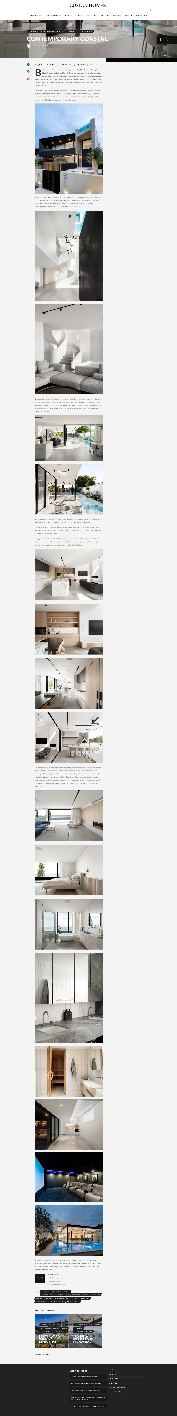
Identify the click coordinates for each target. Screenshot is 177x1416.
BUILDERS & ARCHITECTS (53, 15)
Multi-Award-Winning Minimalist (50, 1339)
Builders (32, 31)
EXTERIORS (79, 15)
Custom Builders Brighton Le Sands (74, 1298)
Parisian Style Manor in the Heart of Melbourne (88, 1383)
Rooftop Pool (73, 1301)
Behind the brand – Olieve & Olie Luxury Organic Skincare (89, 1406)
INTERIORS (68, 15)
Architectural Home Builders (87, 1325)
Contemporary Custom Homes (79, 31)
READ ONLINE (117, 15)
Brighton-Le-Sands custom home (55, 1295)
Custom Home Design (83, 1331)
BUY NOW (128, 15)
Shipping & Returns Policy (116, 1387)
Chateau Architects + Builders (54, 1328)
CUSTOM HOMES (35, 15)
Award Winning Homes (50, 1325)
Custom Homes (113, 1378)
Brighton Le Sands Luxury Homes (55, 1291)
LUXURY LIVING (92, 15)
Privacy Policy (113, 1383)
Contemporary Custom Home (51, 31)
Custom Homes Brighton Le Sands (50, 1301)
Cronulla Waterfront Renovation (83, 1339)
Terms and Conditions (115, 1392)
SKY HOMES (105, 15)
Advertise (111, 1370)
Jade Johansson (41, 45)
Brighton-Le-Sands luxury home (86, 1295)
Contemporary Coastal (46, 1298)
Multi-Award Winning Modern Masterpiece (86, 1376)
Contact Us (112, 1374)
